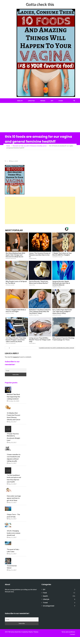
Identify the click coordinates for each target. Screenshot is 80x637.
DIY (52, 101)
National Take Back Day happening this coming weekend (13, 396)
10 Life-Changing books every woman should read (13, 533)
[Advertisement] (40, 117)
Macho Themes (33, 632)
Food (61, 101)
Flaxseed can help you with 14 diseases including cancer (56, 347)
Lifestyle (31, 101)
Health (20, 101)
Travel (42, 101)
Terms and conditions (68, 632)
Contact (72, 634)
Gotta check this (40, 4)
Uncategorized (48, 606)
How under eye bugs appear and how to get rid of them (14, 498)
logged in (16, 357)
